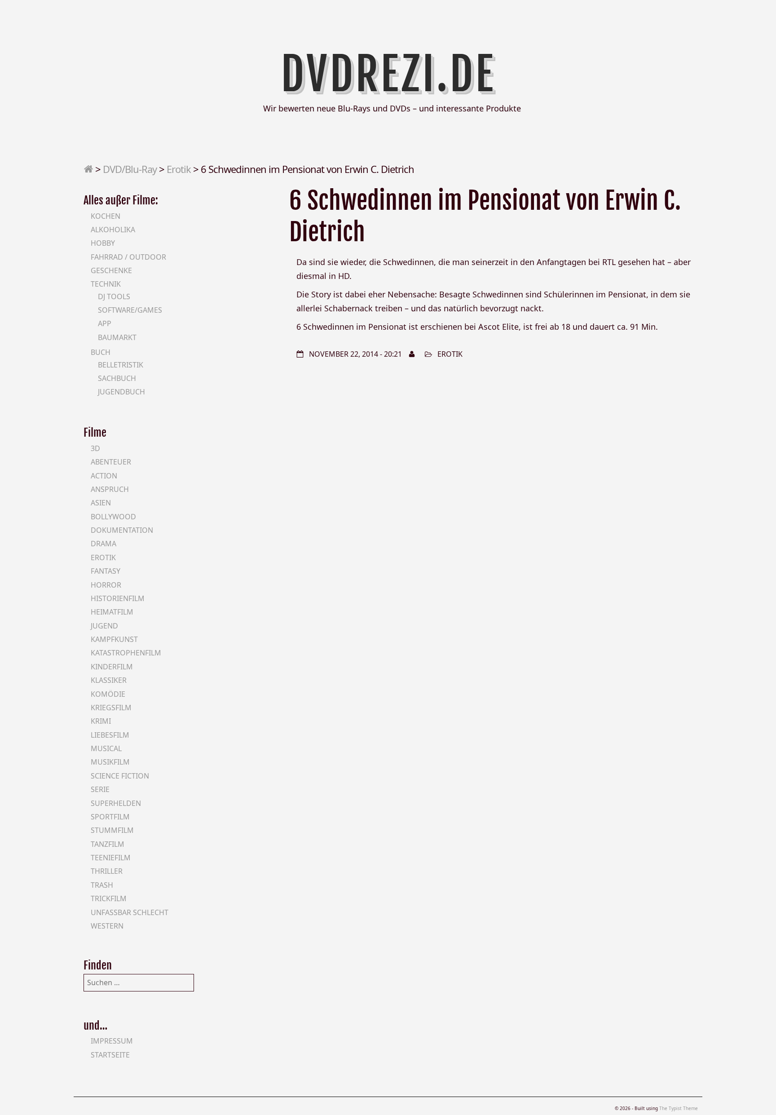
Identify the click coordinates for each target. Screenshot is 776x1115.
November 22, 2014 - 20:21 (355, 354)
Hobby (103, 243)
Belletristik (120, 365)
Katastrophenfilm (126, 653)
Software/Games (130, 310)
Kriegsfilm (111, 707)
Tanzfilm (107, 844)
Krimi (101, 721)
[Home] (88, 169)
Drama (103, 544)
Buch (100, 352)
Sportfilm (110, 817)
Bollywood (113, 517)
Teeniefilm (111, 858)
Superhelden (116, 803)
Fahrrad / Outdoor (128, 257)
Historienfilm (118, 598)
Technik (106, 284)
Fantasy (105, 571)
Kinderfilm (112, 667)
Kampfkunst (114, 639)
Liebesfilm (110, 735)
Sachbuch (117, 378)
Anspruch (110, 489)
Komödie (108, 694)
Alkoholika (113, 230)
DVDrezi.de (388, 74)
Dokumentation (122, 530)
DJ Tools (114, 296)
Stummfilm (112, 830)
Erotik (179, 169)
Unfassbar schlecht (129, 912)
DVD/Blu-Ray (130, 169)
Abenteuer (111, 462)
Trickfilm (109, 898)
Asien (101, 503)
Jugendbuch (121, 392)
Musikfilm (110, 762)
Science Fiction (120, 776)
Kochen (105, 216)
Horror (106, 585)
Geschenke (111, 270)
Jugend (104, 626)
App (104, 323)
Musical (106, 748)
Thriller (107, 871)
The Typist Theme (678, 1108)
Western (107, 926)
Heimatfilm (112, 612)
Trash (102, 885)
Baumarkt (117, 337)
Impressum (112, 1041)
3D (95, 448)
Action (104, 476)
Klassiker (109, 680)
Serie (100, 789)
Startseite (110, 1055)
